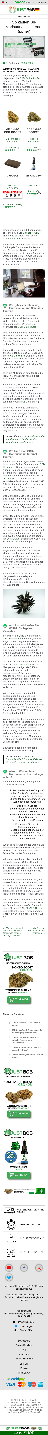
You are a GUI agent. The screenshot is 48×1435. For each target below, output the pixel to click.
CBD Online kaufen (30, 78)
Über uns (24, 1364)
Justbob (7, 478)
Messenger (26, 1326)
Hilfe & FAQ (24, 1373)
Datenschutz (24, 1341)
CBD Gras (8, 413)
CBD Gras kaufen (27, 327)
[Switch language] (4, 2)
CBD (24, 402)
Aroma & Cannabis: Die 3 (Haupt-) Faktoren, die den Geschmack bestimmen (24, 759)
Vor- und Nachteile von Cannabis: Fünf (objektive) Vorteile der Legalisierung (25, 439)
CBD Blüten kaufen (13, 638)
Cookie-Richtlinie (24, 1345)
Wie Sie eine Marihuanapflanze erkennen (36, 930)
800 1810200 (26, 1330)
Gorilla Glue (13, 539)
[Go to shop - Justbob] (24, 1428)
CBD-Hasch (35, 908)
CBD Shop (16, 356)
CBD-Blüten (24, 664)
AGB (24, 1350)
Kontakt (24, 1368)
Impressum (24, 1354)
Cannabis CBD (31, 233)
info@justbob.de (26, 1322)
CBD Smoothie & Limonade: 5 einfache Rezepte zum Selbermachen (25, 1040)
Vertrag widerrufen (24, 1359)
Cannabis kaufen (12, 238)
